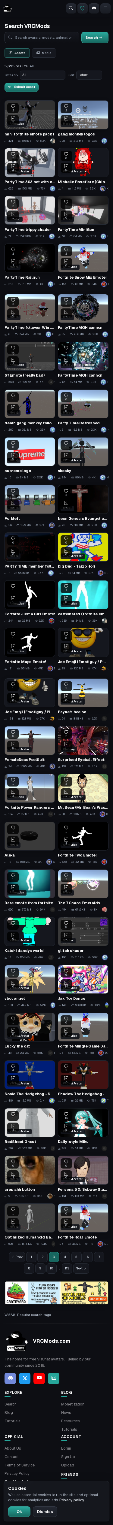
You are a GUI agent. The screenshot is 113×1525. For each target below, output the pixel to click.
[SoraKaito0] (52, 525)
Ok (19, 1511)
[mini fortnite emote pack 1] (30, 122)
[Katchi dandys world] (30, 938)
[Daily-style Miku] (83, 1129)
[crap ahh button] (30, 1177)
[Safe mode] (82, 8)
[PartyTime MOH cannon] (83, 315)
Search (11, 1404)
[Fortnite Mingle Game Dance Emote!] (83, 1034)
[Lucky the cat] (30, 1034)
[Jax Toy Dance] (83, 986)
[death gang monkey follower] (30, 411)
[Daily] (105, 1148)
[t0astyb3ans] (52, 909)
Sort (71, 75)
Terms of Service (20, 1465)
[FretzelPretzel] (52, 141)
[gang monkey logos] (83, 122)
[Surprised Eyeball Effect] (83, 747)
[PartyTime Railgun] (30, 265)
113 (67, 1268)
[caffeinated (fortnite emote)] (83, 601)
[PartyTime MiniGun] (83, 217)
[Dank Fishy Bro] (52, 620)
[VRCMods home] (7, 8)
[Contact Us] (53, 1378)
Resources (70, 1420)
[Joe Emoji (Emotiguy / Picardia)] (30, 700)
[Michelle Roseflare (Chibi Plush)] (83, 169)
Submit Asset (24, 87)
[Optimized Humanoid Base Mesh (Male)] (30, 1225)
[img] (56, 1293)
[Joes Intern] (52, 718)
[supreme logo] (30, 459)
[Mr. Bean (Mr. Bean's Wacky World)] (83, 795)
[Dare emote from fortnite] (30, 891)
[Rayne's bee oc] (83, 700)
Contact (12, 1456)
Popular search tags (34, 1315)
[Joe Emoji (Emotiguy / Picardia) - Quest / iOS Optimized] (83, 649)
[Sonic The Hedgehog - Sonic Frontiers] (30, 1082)
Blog (9, 1412)
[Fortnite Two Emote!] (83, 843)
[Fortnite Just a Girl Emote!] (30, 601)
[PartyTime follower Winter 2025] (30, 315)
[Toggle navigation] (105, 8)
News (66, 1412)
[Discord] (94, 8)
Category (11, 75)
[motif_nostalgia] (53, 1244)
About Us (13, 1448)
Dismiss (45, 1511)
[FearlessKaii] (105, 909)
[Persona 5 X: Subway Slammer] (83, 1177)
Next (79, 1268)
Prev (19, 1257)
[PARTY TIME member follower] (30, 554)
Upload (67, 1465)
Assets (19, 53)
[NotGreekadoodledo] (105, 766)
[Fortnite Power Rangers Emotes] (30, 795)
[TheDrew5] (53, 1148)
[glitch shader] (83, 938)
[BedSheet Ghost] (30, 1129)
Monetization (72, 1404)
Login (66, 1448)
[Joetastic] (105, 1196)
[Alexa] (30, 843)
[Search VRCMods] (71, 8)
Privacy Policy (17, 1473)
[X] (24, 1378)
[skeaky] (83, 459)
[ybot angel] (30, 986)
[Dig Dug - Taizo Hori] (83, 554)
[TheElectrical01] (52, 1100)
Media (47, 53)
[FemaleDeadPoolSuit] (30, 747)
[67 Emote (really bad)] (30, 363)
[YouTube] (39, 1378)
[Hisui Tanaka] (105, 141)
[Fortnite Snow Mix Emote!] (83, 265)
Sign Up (68, 1456)
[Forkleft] (30, 506)
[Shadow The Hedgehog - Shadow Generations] (83, 1082)
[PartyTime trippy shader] (30, 217)
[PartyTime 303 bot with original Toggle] (30, 169)
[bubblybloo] (106, 1005)
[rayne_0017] (105, 718)
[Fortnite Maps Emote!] (30, 649)
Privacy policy (71, 1500)
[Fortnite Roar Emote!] (83, 1225)
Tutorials (12, 1420)
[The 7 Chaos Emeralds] (83, 891)
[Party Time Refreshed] (83, 411)
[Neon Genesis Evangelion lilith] (83, 506)
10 (51, 1268)
